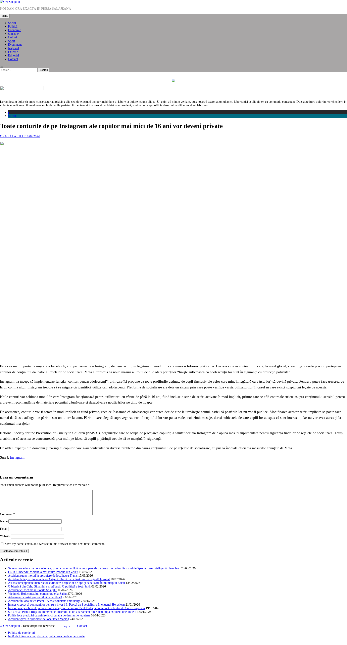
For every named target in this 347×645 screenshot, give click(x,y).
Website (5, 536)
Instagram (17, 457)
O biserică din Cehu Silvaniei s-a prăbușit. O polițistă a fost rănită (49, 586)
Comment (7, 514)
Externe (13, 51)
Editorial (13, 55)
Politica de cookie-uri (21, 632)
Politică (12, 26)
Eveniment (15, 44)
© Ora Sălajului (10, 626)
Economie (14, 30)
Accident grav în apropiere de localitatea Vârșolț (38, 619)
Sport (11, 41)
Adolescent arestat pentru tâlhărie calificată (35, 597)
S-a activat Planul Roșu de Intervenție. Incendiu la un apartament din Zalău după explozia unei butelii (72, 611)
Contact (13, 59)
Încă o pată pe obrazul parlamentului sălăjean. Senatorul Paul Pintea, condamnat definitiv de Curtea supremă (76, 608)
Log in (66, 626)
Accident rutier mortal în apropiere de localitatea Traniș (43, 575)
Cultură (12, 37)
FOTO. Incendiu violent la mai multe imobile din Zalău (43, 572)
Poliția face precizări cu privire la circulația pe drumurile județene (49, 615)
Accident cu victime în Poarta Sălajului (32, 590)
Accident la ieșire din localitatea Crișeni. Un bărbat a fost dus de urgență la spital (59, 579)
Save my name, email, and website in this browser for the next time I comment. (55, 543)
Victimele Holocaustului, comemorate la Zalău (37, 593)
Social (12, 23)
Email (3, 528)
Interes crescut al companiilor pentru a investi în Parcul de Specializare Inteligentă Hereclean (66, 604)
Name (4, 521)
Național (13, 48)
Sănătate (13, 33)
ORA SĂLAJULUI (12, 136)
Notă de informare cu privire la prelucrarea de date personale (46, 636)
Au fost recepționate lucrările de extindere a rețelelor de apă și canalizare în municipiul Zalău (66, 582)
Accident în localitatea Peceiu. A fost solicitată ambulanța (44, 601)
